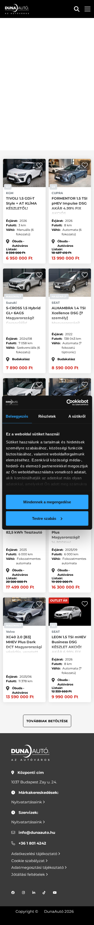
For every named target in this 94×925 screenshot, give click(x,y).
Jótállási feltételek (28, 874)
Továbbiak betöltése (47, 721)
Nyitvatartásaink (27, 802)
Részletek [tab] (47, 416)
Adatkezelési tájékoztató (34, 853)
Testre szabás (44, 518)
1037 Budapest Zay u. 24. (34, 782)
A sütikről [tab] (76, 416)
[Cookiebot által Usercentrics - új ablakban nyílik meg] (67, 402)
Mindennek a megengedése (47, 502)
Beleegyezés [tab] (17, 416)
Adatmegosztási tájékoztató (38, 867)
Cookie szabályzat (28, 860)
